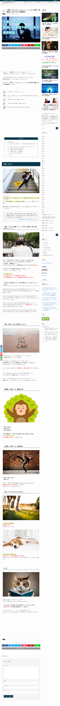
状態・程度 (45, 225)
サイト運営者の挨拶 (46, 247)
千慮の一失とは (11, 142)
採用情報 (44, 252)
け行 (44, 155)
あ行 (44, 136)
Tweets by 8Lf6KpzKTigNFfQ (47, 263)
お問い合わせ (45, 242)
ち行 (44, 175)
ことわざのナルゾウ (8, 2)
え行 (44, 143)
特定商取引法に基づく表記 (48, 255)
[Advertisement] (21, 59)
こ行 (44, 158)
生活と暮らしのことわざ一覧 (48, 227)
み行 (44, 212)
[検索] (57, 0)
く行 (44, 153)
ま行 (44, 209)
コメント (6, 665)
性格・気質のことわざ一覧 (48, 220)
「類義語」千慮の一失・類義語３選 (16, 149)
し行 (44, 163)
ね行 (44, 192)
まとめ (11, 154)
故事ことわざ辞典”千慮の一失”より (29, 219)
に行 (44, 187)
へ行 (44, 204)
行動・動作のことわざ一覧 (48, 230)
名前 (5, 681)
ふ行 (44, 202)
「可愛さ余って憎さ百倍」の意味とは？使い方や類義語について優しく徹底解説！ (49, 294)
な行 (44, 185)
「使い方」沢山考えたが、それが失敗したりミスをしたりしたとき (22, 146)
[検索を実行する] (57, 128)
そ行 (44, 170)
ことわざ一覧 (45, 245)
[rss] (56, 0)
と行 (44, 182)
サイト (5, 690)
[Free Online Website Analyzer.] (44, 275)
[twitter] (54, 0)
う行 (44, 141)
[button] (5, 45)
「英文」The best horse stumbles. (51, 339)
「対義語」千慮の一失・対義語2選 (16, 151)
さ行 (44, 160)
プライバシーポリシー (47, 250)
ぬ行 (44, 190)
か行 (44, 148)
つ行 (44, 177)
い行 (4, 639)
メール (5, 685)
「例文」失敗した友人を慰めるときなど (17, 148)
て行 (44, 180)
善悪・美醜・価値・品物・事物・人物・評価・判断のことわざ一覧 (49, 218)
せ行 (44, 168)
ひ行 (44, 199)
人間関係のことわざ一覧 (47, 214)
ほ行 (44, 207)
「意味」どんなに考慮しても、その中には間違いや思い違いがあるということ (51, 329)
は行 (44, 197)
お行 (44, 146)
